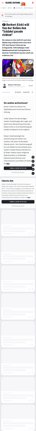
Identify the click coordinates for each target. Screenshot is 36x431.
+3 (32, 92)
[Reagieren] (33, 157)
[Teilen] (33, 169)
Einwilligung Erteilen (18, 168)
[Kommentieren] (33, 161)
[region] (18, 8)
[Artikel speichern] (33, 165)
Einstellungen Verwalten (18, 172)
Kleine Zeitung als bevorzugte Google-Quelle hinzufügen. (19, 15)
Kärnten (19, 92)
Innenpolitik (26, 92)
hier (8, 163)
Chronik (5, 21)
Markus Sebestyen (14, 84)
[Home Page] (13, 3)
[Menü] (2, 2)
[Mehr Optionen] (33, 173)
